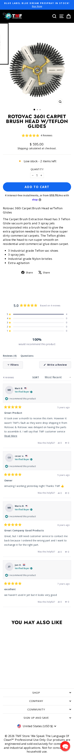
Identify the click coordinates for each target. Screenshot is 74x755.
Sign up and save (36, 717)
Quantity (37, 169)
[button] (37, 135)
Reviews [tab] (10, 356)
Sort (36, 377)
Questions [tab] (27, 356)
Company (36, 701)
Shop (36, 692)
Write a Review (58, 365)
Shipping (23, 148)
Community (36, 709)
